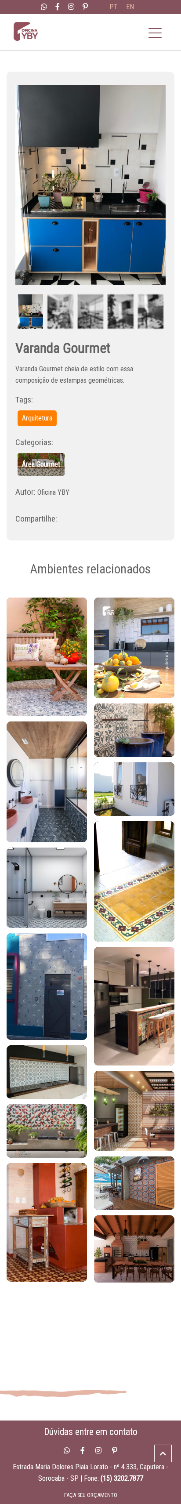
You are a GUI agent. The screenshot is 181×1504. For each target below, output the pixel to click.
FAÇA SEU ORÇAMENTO (90, 1495)
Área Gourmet (41, 464)
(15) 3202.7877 (122, 1478)
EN (130, 7)
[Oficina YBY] (34, 33)
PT (113, 7)
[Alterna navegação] (155, 33)
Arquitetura (37, 418)
